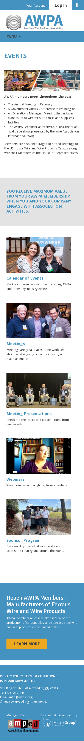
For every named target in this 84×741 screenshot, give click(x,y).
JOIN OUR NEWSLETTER (17, 681)
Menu (11, 36)
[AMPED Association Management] (24, 725)
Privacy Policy (11, 676)
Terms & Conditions (40, 676)
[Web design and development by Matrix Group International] (60, 722)
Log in (60, 5)
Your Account (35, 5)
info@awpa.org (21, 697)
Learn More (27, 643)
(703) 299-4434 (15, 693)
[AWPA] (38, 22)
